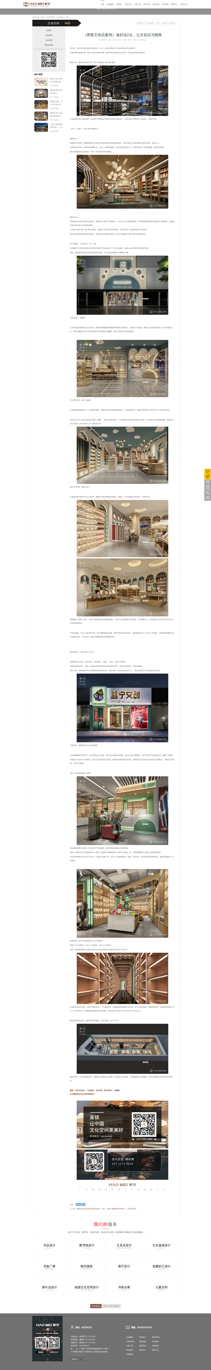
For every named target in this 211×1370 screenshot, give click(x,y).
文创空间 (60, 17)
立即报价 (129, 1354)
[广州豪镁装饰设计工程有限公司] (37, 4)
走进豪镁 (110, 4)
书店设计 (82, 1090)
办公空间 (48, 40)
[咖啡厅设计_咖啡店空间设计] (41, 116)
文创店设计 (80, 1204)
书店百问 (129, 1350)
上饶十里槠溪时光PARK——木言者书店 (121, 1208)
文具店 (48, 30)
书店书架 (99, 1090)
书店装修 (90, 1090)
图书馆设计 (108, 1090)
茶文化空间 (49, 45)
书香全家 (165, 4)
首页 (102, 4)
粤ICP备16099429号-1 (78, 1355)
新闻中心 (174, 4)
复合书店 (128, 4)
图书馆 (119, 4)
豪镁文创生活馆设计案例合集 (88, 1208)
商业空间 (146, 4)
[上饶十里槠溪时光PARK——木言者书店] (41, 127)
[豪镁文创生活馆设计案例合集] (41, 82)
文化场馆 (155, 1341)
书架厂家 (137, 4)
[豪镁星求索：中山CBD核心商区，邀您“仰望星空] (41, 105)
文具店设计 (50, 17)
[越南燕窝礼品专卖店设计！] (41, 93)
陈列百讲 (156, 4)
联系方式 (183, 4)
